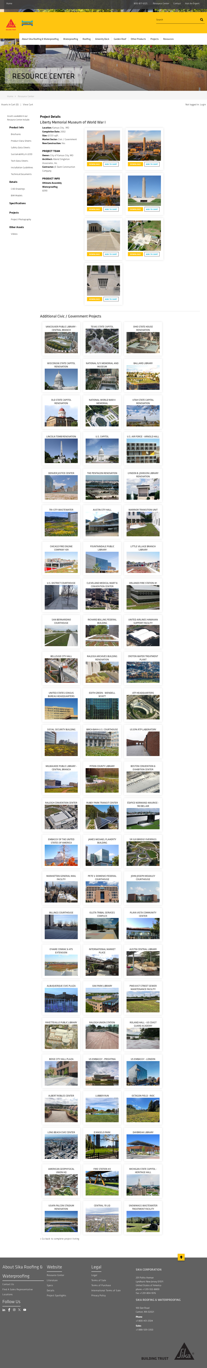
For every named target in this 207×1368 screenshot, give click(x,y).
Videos (14, 234)
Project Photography (21, 219)
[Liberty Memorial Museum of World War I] (103, 145)
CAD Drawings (18, 188)
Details (13, 182)
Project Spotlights (56, 1295)
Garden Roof (120, 38)
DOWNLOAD (94, 164)
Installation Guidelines (22, 167)
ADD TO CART (111, 164)
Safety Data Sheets (20, 147)
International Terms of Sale (106, 1290)
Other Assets (16, 227)
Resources (168, 38)
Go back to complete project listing (60, 1238)
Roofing (87, 38)
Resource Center (161, 3)
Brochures (16, 134)
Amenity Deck (102, 38)
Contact (177, 3)
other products (138, 38)
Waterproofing (70, 38)
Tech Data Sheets (19, 160)
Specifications (17, 203)
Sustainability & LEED (21, 154)
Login (203, 104)
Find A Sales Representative (17, 1289)
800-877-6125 (140, 3)
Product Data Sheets (21, 141)
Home (9, 3)
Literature (52, 1280)
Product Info (16, 127)
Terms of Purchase (101, 1285)
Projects (154, 38)
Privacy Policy (98, 1295)
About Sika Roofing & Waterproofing (40, 38)
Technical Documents (21, 174)
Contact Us (8, 1284)
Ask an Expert (192, 3)
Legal (94, 1275)
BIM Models (16, 195)
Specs (50, 1285)
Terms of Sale (98, 1280)
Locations (7, 1294)
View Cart (28, 104)
